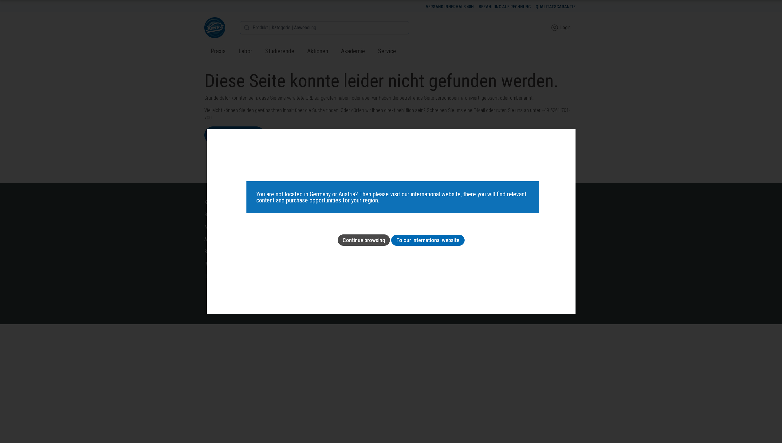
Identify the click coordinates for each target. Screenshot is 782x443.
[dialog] (391, 221)
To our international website (427, 240)
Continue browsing (364, 240)
